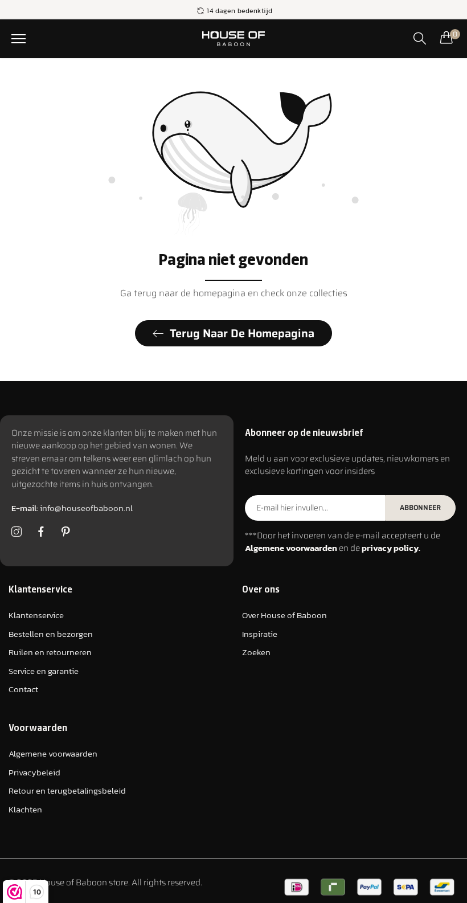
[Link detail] (16, 532)
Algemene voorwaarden (53, 753)
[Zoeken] (419, 38)
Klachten (25, 809)
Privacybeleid (34, 772)
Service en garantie (44, 670)
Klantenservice (36, 615)
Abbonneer (420, 507)
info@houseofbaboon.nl (72, 507)
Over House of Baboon (284, 615)
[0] (446, 37)
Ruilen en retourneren (50, 652)
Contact (23, 689)
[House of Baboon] (233, 38)
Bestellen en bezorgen (51, 633)
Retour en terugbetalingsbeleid (67, 790)
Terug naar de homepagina (242, 333)
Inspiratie (259, 633)
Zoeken (256, 652)
